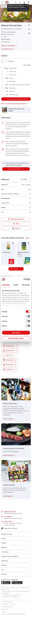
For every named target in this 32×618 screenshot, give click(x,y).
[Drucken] (29, 33)
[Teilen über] (29, 29)
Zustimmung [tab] (6, 284)
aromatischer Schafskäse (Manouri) (19, 84)
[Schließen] (27, 5)
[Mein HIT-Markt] (24, 2)
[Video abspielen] (16, 13)
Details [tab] (16, 284)
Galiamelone (13, 68)
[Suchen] (15, 2)
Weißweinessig (13, 94)
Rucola (11, 78)
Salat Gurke (12, 71)
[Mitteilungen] (29, 25)
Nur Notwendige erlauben (16, 338)
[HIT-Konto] (19, 2)
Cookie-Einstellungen (6, 601)
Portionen (11, 61)
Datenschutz (4, 609)
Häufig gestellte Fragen (10, 511)
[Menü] (2, 2)
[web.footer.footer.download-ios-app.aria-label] (5, 582)
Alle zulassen (16, 332)
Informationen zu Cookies (8, 604)
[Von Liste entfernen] (13, 243)
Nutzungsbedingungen (7, 606)
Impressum (4, 611)
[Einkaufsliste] (28, 2)
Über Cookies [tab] (26, 284)
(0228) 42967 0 (8, 521)
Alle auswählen (27, 65)
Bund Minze (12, 81)
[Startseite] (7, 2)
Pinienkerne (12, 88)
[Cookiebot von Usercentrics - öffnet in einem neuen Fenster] (23, 279)
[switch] (28, 316)
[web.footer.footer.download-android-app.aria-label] (17, 582)
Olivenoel (12, 91)
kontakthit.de (8, 516)
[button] (16, 104)
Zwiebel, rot (12, 74)
